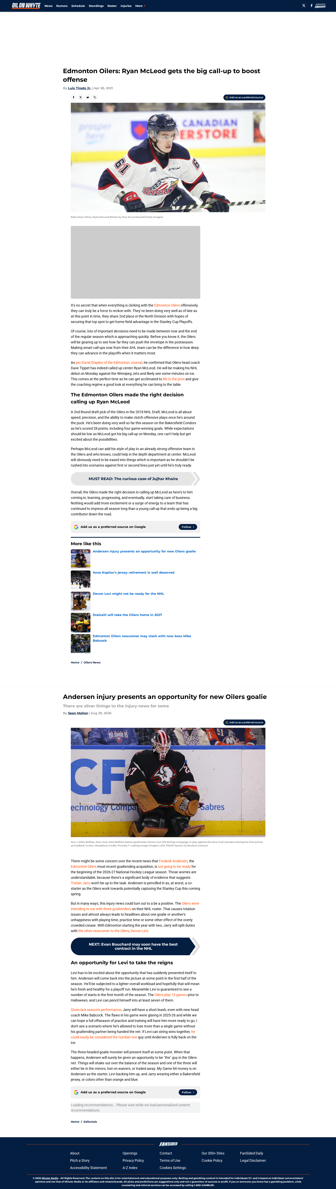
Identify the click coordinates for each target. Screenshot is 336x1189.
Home (75, 662)
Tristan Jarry (81, 883)
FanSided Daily (251, 1153)
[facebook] (311, 5)
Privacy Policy (133, 1160)
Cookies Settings (173, 1168)
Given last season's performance (96, 1010)
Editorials (90, 1122)
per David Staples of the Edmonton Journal (109, 362)
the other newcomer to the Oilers (103, 931)
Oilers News (92, 662)
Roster (112, 6)
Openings (130, 1153)
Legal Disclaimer (253, 1160)
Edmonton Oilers (167, 305)
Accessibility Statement (88, 1168)
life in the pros (174, 379)
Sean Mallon (78, 713)
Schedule (78, 6)
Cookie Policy (212, 1160)
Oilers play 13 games (171, 995)
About (74, 1153)
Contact (166, 1153)
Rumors (61, 6)
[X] (303, 5)
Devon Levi (139, 931)
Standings (96, 6)
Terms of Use (170, 1160)
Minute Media (50, 1178)
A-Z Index (130, 1168)
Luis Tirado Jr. (79, 88)
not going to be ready (174, 866)
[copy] (94, 97)
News (48, 6)
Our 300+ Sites (213, 1153)
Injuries (126, 6)
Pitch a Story (80, 1160)
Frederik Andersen (173, 861)
